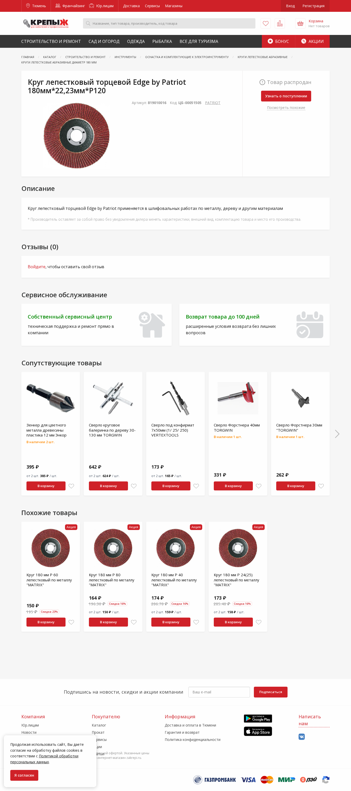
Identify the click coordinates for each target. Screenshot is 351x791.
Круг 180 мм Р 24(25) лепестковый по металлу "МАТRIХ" (236, 579)
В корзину (46, 485)
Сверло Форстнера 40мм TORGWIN (237, 427)
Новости (28, 732)
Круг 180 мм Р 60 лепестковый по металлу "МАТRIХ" (49, 579)
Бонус (281, 41)
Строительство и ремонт (51, 41)
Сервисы (152, 5)
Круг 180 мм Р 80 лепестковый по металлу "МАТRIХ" (111, 579)
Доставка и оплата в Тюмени (190, 725)
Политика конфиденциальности (192, 739)
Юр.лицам (104, 5)
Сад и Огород (104, 41)
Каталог (99, 725)
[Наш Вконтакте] (302, 737)
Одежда (136, 41)
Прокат (98, 732)
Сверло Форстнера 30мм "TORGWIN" (299, 427)
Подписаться (270, 692)
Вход (290, 5)
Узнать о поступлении (286, 96)
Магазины (173, 5)
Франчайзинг (73, 5)
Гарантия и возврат (182, 732)
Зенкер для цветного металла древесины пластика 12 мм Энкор (46, 430)
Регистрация (313, 5)
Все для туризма (199, 41)
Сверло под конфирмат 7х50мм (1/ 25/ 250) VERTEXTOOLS (172, 430)
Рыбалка (162, 41)
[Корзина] (300, 23)
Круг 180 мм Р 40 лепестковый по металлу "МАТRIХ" (174, 579)
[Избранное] (266, 23)
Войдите (36, 266)
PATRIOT (212, 102)
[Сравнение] (280, 23)
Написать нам (310, 720)
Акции (316, 41)
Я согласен (24, 775)
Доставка (131, 5)
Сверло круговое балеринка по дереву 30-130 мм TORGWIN (112, 430)
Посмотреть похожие (286, 107)
